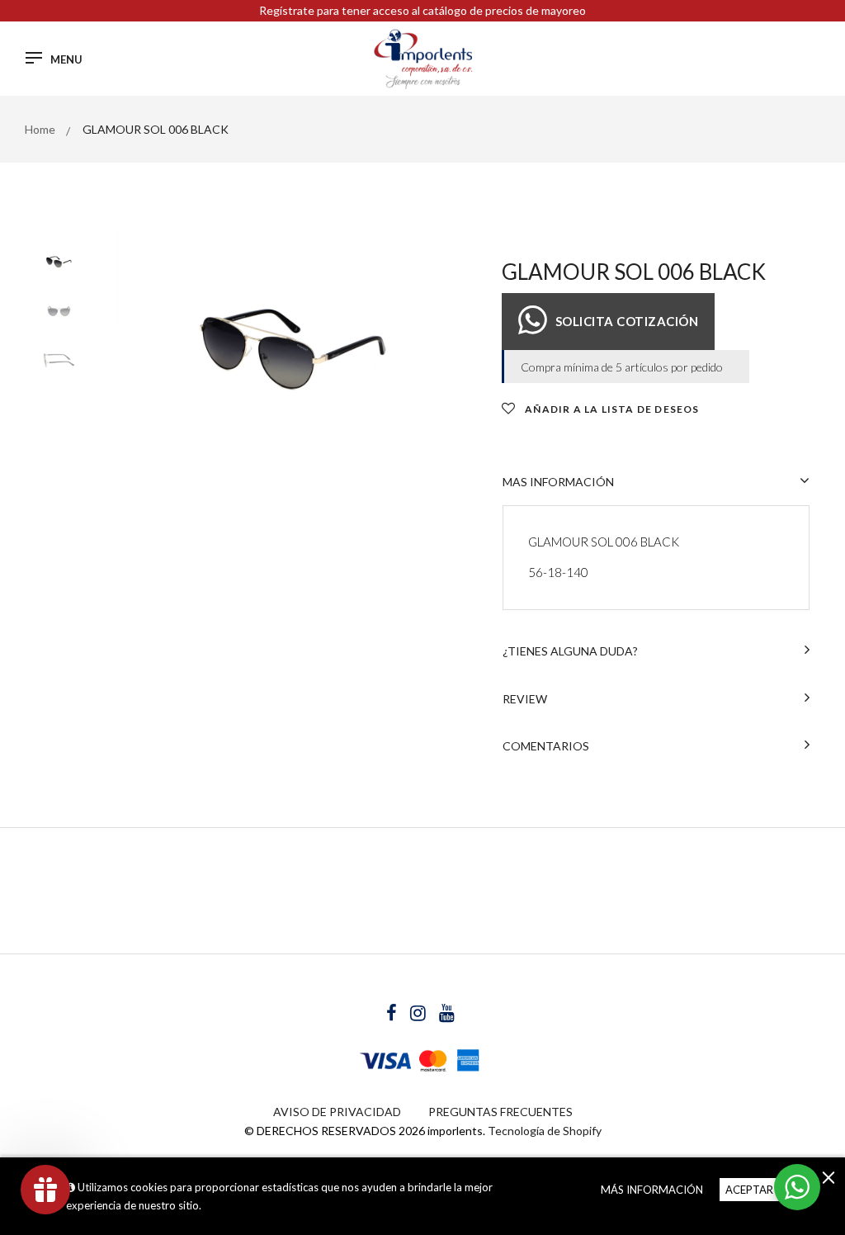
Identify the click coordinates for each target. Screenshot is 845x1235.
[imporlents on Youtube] (447, 1015)
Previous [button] (141, 347)
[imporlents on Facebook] (392, 1015)
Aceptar (749, 1189)
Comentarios (546, 746)
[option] (297, 348)
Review (525, 699)
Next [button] (452, 347)
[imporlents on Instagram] (419, 1015)
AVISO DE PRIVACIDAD (337, 1112)
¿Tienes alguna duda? (570, 651)
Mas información (558, 482)
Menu (66, 60)
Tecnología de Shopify (545, 1131)
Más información (652, 1189)
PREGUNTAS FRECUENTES (500, 1112)
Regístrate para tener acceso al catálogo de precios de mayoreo (422, 10)
